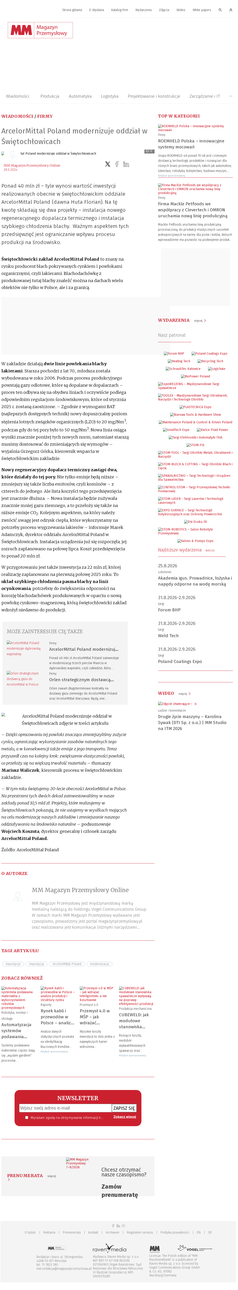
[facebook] (117, 164)
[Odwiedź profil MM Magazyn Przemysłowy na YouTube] (123, 1226)
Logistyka (110, 96)
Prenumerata (72, 1232)
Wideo (181, 10)
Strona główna (72, 10)
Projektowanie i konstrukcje (154, 96)
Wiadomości (17, 96)
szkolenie (164, 572)
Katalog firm (119, 10)
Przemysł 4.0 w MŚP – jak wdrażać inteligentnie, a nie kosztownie (95, 1022)
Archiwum (112, 1232)
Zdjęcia (164, 10)
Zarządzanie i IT (204, 96)
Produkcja (49, 96)
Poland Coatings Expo (180, 661)
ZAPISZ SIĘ (124, 1108)
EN (199, 1232)
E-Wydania (96, 10)
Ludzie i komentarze (172, 711)
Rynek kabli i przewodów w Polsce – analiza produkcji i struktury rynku (57, 1022)
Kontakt (93, 1232)
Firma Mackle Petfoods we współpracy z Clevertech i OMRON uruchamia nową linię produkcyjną (192, 209)
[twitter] (107, 164)
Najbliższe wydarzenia (186, 550)
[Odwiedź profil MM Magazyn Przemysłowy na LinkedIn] (118, 1226)
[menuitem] (72, 10)
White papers (202, 10)
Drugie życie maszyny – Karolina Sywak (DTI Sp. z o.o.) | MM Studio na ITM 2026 (192, 722)
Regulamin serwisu (140, 1232)
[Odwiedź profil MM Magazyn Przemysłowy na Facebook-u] (113, 1226)
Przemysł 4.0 (89, 1005)
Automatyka (80, 96)
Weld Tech (168, 635)
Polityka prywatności (175, 1232)
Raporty (46, 1005)
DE (210, 1232)
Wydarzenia (143, 10)
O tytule (30, 1232)
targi (161, 604)
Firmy (45, 116)
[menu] (118, 10)
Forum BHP (169, 610)
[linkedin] (126, 164)
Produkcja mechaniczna (135, 1009)
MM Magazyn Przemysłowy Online (32, 165)
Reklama (49, 1232)
